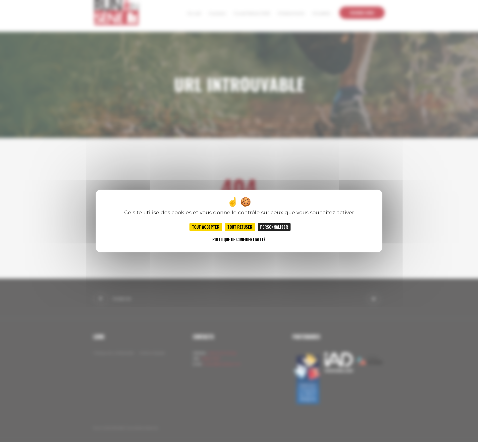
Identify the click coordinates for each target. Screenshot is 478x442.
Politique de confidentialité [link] (239, 239)
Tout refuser (239, 227)
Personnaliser (274, 227)
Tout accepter (206, 227)
